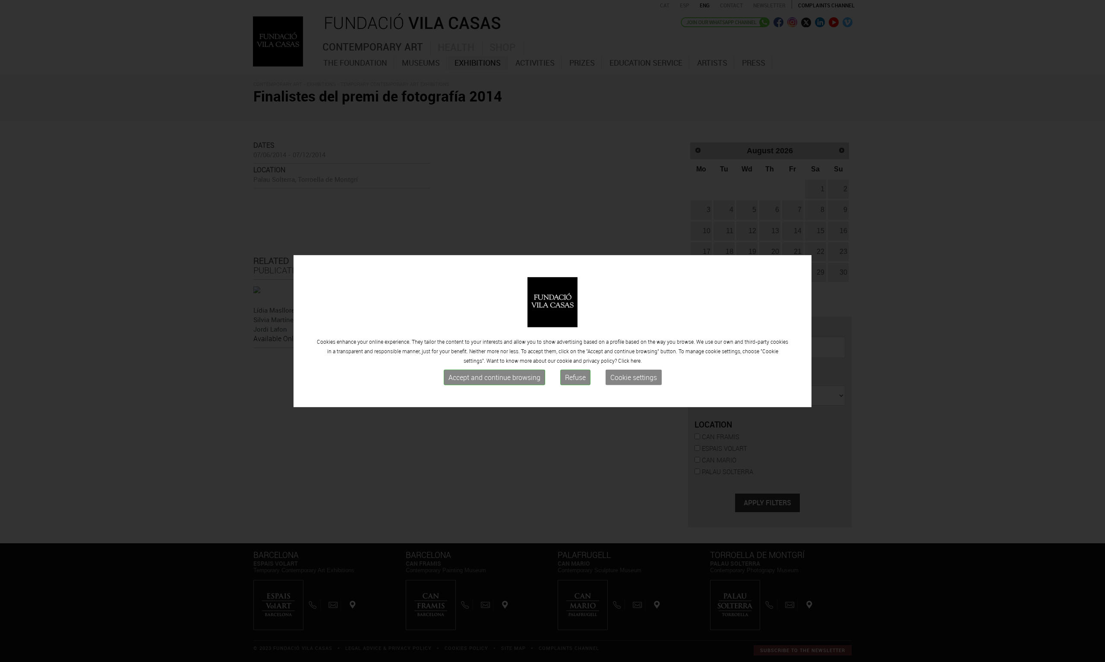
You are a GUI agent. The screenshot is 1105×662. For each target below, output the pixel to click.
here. (636, 360)
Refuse (575, 377)
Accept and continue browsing (494, 377)
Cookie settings (633, 377)
